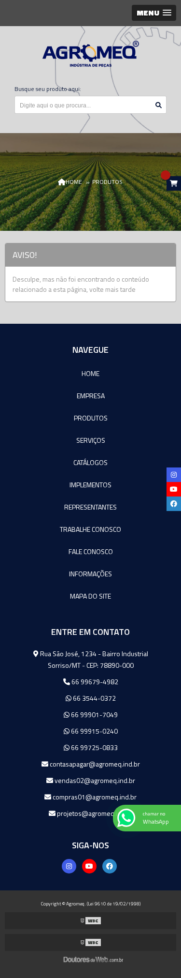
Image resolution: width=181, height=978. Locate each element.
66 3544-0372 (93, 698)
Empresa (91, 396)
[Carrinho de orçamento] (174, 183)
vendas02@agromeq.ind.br (94, 780)
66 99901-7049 (94, 714)
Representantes (90, 507)
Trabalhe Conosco (90, 529)
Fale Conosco (91, 551)
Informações (90, 574)
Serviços (90, 440)
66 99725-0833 (94, 747)
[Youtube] (89, 866)
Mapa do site (90, 596)
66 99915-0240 (94, 731)
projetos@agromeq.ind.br (94, 813)
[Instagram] (69, 866)
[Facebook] (109, 866)
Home (90, 373)
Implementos (90, 485)
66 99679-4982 (94, 682)
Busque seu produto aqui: (47, 88)
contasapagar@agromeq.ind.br (94, 764)
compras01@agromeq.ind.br (94, 797)
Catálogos (90, 462)
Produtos (91, 418)
